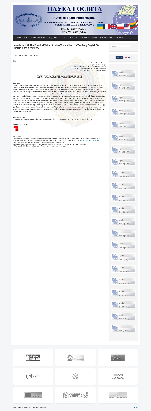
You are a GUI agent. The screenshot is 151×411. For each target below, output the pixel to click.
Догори (136, 407)
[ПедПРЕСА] (75, 395)
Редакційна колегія (57, 38)
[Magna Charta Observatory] (33, 376)
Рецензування (106, 38)
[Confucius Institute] (75, 376)
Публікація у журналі (85, 38)
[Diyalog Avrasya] (33, 357)
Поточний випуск (37, 38)
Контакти (119, 38)
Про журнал (22, 38)
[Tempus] (33, 395)
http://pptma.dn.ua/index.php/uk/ (89, 140)
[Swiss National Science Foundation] (118, 376)
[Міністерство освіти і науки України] (118, 395)
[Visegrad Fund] (118, 357)
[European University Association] (75, 357)
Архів (71, 38)
